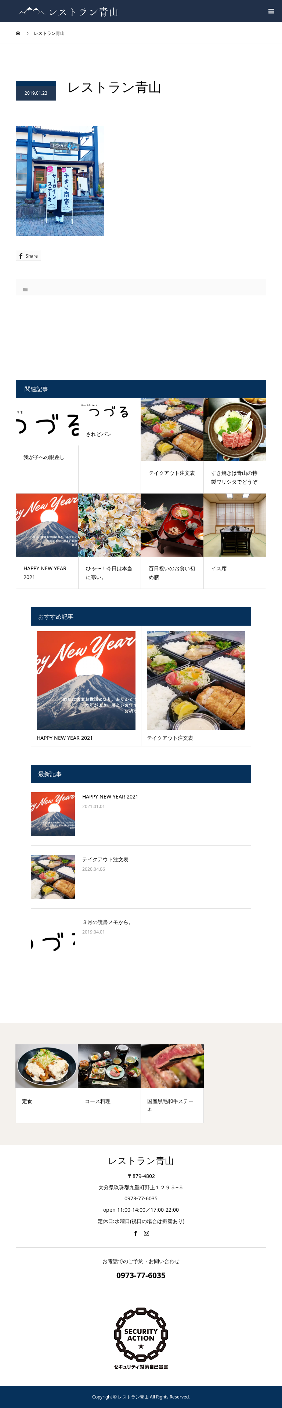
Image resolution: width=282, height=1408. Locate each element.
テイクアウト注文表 (105, 859)
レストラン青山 (141, 1161)
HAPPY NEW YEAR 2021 (110, 796)
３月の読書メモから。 (108, 921)
